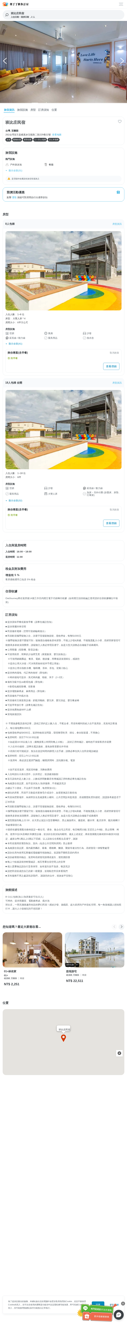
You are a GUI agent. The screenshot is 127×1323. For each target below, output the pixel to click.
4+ (77, 965)
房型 (33, 109)
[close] (123, 1304)
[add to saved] (120, 121)
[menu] (121, 4)
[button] (5, 62)
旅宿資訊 (9, 109)
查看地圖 (56, 134)
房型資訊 (117, 224)
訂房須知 (43, 109)
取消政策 (114, 352)
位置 (54, 109)
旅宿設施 (22, 109)
